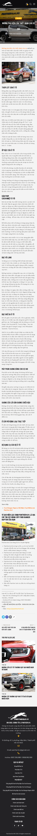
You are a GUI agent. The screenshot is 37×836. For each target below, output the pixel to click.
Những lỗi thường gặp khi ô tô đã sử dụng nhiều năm (17, 697)
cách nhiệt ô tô (8, 198)
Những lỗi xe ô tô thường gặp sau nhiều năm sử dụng (18, 668)
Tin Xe (18, 18)
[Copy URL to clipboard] (13, 617)
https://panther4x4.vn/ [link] (15, 609)
